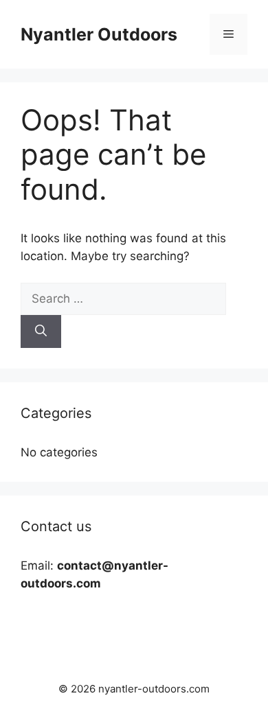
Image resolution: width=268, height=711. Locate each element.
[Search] (41, 331)
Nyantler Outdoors (99, 34)
